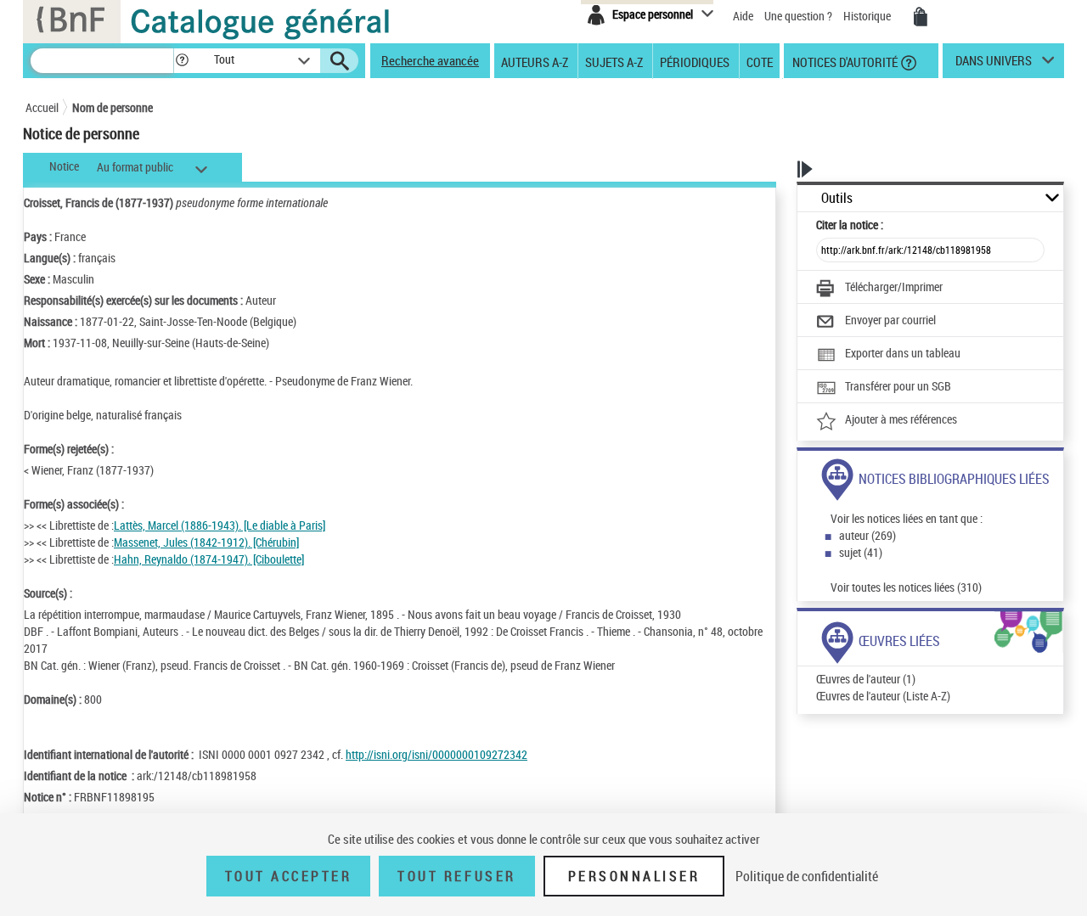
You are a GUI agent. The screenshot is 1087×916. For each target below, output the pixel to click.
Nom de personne (112, 107)
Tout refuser (456, 876)
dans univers (993, 64)
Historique (868, 16)
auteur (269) (867, 535)
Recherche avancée (430, 60)
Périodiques (694, 61)
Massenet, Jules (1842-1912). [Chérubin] (206, 542)
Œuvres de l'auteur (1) (865, 679)
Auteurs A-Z (534, 61)
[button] (181, 60)
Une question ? (799, 16)
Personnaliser (634, 876)
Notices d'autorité (844, 61)
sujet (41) (860, 552)
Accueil (42, 107)
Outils (837, 198)
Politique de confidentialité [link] (806, 876)
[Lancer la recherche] (339, 61)
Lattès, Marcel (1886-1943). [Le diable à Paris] (219, 525)
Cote (759, 61)
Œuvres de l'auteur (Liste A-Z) (883, 696)
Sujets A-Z (614, 61)
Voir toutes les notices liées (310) (906, 587)
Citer (849, 224)
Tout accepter (288, 876)
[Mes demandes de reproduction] (920, 17)
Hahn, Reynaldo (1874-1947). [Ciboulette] (209, 559)
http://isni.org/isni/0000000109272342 (436, 754)
